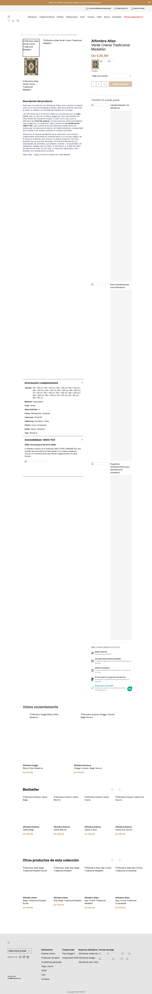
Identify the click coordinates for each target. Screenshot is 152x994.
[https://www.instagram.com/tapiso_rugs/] (24, 957)
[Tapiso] (16, 17)
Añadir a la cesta (120, 84)
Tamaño (94, 71)
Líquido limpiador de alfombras (119, 106)
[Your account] (13, 21)
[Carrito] (18, 21)
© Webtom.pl (14, 978)
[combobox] (111, 75)
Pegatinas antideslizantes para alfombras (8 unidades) (120, 468)
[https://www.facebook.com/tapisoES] (20, 957)
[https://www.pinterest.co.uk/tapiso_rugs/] (27, 957)
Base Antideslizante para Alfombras (119, 286)
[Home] (23, 34)
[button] (72, 17)
